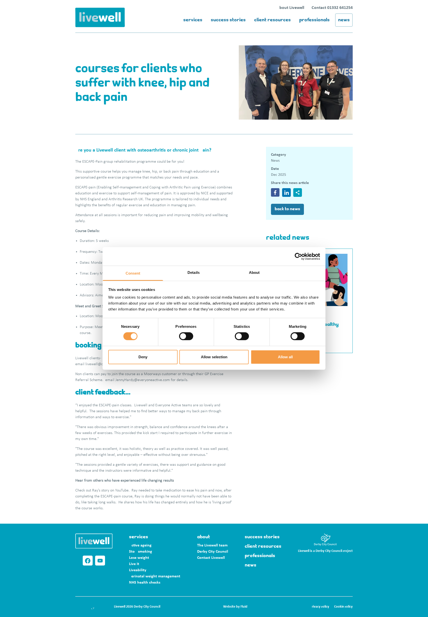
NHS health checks (144, 583)
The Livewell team (212, 545)
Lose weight (139, 558)
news (344, 20)
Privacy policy (319, 607)
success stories (228, 20)
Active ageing (140, 545)
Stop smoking (140, 552)
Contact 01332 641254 (332, 7)
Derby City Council (212, 552)
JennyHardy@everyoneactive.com (142, 380)
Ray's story (100, 490)
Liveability (137, 570)
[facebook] (275, 192)
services (192, 20)
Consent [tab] (133, 273)
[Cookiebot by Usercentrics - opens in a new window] (298, 256)
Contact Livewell (211, 558)
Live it (134, 564)
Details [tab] (193, 272)
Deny (142, 357)
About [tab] (254, 272)
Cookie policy (343, 607)
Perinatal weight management (154, 576)
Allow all (285, 357)
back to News (287, 209)
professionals (314, 20)
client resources (272, 20)
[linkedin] (286, 192)
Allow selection (214, 357)
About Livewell (290, 7)
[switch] (186, 336)
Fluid (244, 607)
